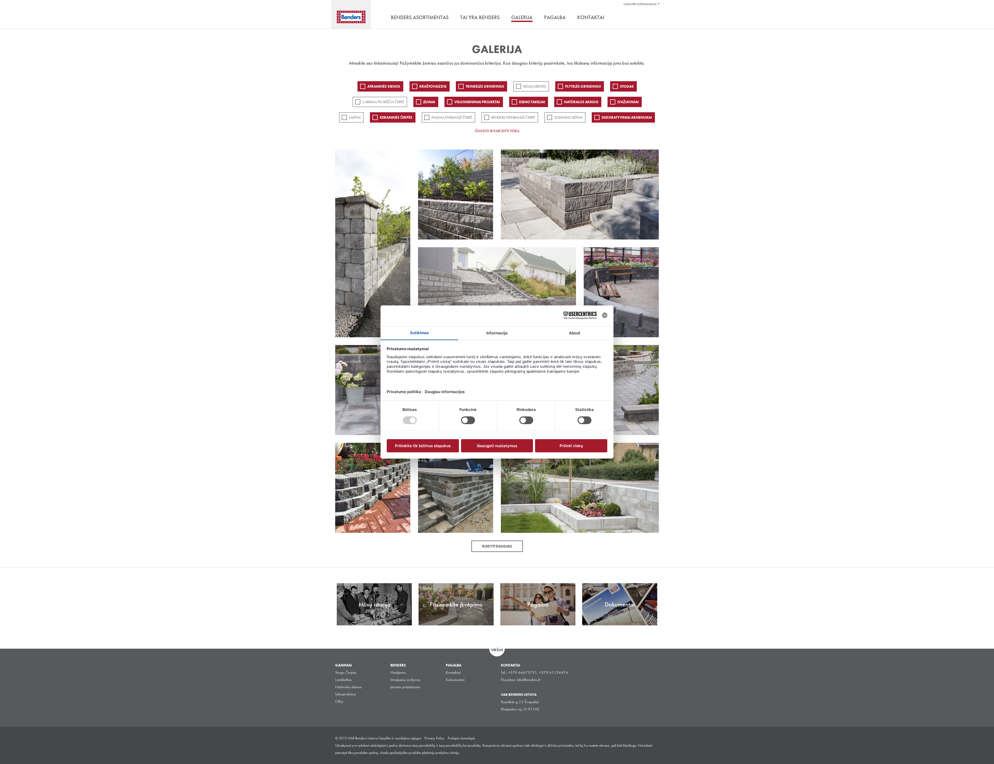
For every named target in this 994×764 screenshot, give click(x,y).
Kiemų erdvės (534, 86)
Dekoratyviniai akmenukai (627, 117)
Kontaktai (453, 672)
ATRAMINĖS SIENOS (383, 86)
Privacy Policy (434, 738)
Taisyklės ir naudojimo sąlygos (399, 738)
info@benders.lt (528, 679)
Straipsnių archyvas (405, 679)
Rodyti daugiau (497, 546)
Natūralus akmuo (581, 102)
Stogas (627, 86)
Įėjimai (429, 102)
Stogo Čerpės (345, 672)
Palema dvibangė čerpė (452, 117)
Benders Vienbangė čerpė (513, 117)
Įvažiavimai (628, 102)
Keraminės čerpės (396, 117)
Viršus (497, 650)
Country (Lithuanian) (640, 4)
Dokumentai (455, 679)
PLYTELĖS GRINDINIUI (583, 86)
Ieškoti (655, 18)
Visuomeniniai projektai (477, 102)
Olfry (339, 701)
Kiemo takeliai (532, 102)
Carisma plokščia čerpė (383, 102)
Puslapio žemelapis (461, 738)
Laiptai (355, 117)
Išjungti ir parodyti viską (497, 131)
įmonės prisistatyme (405, 687)
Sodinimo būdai (568, 117)
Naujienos (398, 672)
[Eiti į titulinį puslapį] (351, 17)
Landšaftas (343, 679)
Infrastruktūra (345, 694)
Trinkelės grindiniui (485, 86)
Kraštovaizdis (433, 86)
